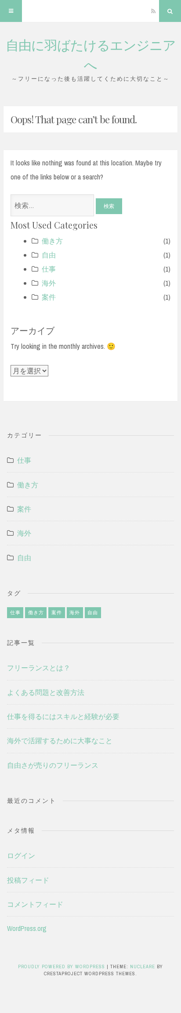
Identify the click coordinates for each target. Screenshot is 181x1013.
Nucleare (142, 966)
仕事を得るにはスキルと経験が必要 (63, 716)
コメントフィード (35, 904)
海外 (49, 283)
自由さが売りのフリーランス (52, 765)
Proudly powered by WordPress (62, 966)
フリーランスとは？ (38, 668)
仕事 (49, 269)
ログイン (21, 855)
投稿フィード (28, 880)
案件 (49, 297)
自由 (49, 255)
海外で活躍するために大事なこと (59, 740)
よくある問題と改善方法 (45, 692)
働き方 (52, 241)
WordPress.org (27, 928)
